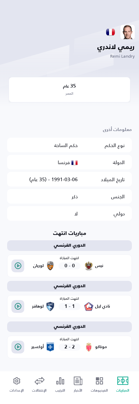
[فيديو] (17, 265)
